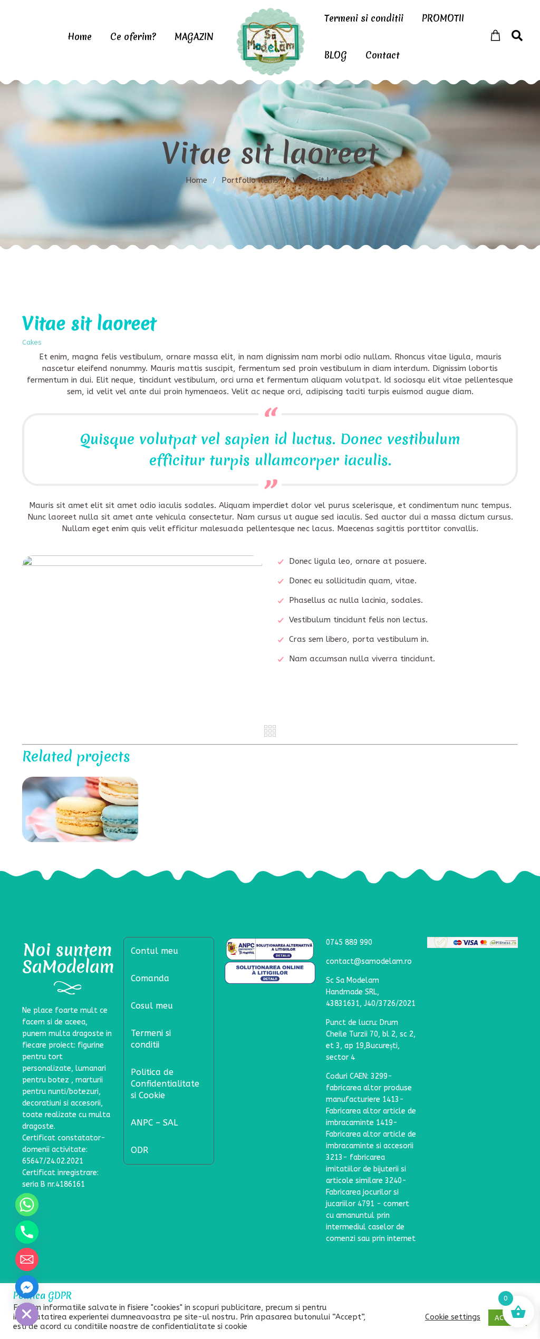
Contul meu (154, 951)
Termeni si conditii (363, 18)
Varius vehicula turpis (333, 783)
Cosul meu (152, 1006)
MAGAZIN (194, 37)
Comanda (150, 978)
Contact (382, 55)
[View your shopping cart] (495, 36)
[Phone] (26, 1232)
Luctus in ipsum (207, 783)
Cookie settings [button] (452, 1317)
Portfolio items (254, 180)
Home (80, 37)
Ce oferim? (133, 37)
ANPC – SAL (154, 1123)
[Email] (26, 1259)
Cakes (32, 342)
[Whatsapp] (26, 1204)
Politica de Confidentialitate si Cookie (165, 1083)
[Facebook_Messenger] (26, 1286)
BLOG (335, 55)
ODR (139, 1150)
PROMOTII (443, 18)
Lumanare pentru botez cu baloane (80, 810)
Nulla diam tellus (460, 783)
